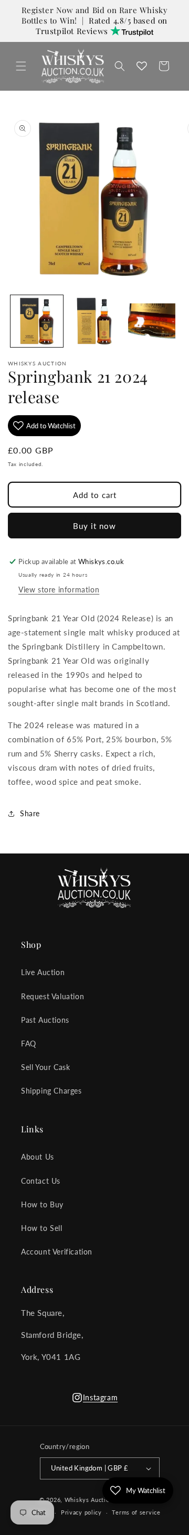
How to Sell (41, 1228)
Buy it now (94, 526)
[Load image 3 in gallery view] (151, 321)
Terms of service (136, 1512)
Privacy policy (81, 1512)
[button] (21, 66)
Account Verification (56, 1251)
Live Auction (43, 972)
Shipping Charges (51, 1090)
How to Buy (42, 1204)
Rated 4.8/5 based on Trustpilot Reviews (101, 26)
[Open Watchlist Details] (141, 66)
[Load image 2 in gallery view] (94, 321)
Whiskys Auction (89, 1499)
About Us (37, 1156)
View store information (58, 589)
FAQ (28, 1043)
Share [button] (30, 813)
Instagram (94, 1400)
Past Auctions (45, 1019)
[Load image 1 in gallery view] (36, 321)
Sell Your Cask (45, 1067)
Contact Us (40, 1180)
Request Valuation (52, 996)
